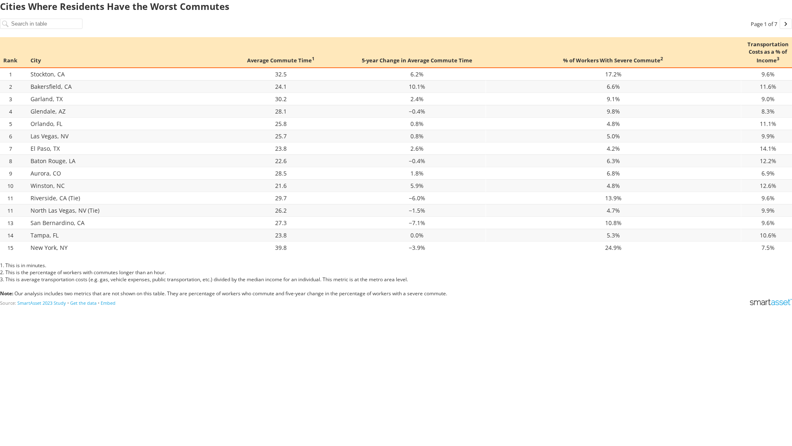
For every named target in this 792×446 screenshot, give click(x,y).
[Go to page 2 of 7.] (786, 24)
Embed (108, 303)
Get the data (83, 303)
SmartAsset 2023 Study (41, 303)
